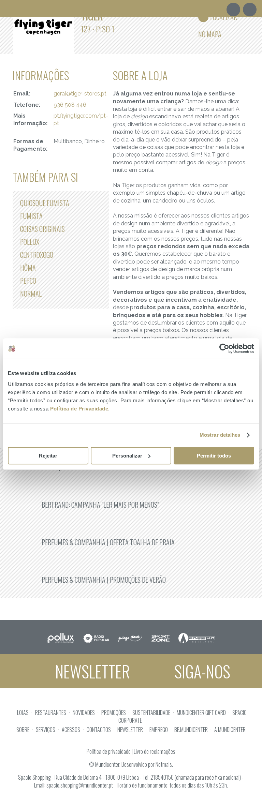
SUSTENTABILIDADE (151, 712)
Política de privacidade (109, 751)
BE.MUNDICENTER (191, 729)
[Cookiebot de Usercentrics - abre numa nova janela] (224, 348)
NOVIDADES (84, 712)
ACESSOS (71, 729)
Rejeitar (48, 456)
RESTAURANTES (50, 712)
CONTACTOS (99, 729)
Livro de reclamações (154, 751)
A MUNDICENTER (230, 729)
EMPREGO (158, 729)
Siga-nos (200, 671)
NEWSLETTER (130, 729)
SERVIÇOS (45, 729)
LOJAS (23, 712)
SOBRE (22, 729)
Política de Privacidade (79, 409)
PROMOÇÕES (113, 712)
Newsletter (91, 671)
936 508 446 (70, 105)
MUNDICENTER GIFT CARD (201, 712)
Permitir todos (214, 456)
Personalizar (127, 456)
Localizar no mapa (217, 19)
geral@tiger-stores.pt (80, 93)
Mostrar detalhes (220, 435)
